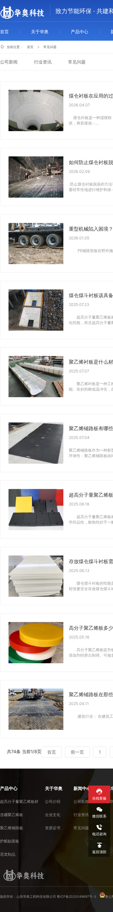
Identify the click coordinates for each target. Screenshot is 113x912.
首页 (4, 31)
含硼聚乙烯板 (11, 814)
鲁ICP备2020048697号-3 (76, 896)
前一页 (77, 752)
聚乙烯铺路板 (11, 827)
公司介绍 (52, 801)
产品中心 (79, 31)
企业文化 (52, 814)
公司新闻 (9, 62)
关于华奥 (40, 31)
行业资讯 (43, 62)
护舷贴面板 (9, 841)
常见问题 (77, 62)
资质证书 (52, 827)
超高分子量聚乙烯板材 (19, 801)
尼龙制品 (7, 854)
